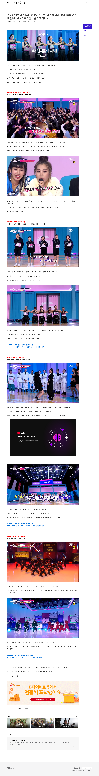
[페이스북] (80, 768)
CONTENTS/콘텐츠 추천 (12, 21)
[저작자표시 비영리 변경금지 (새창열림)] (25, 708)
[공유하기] (12, 708)
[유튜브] (77, 768)
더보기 (77, 716)
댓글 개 (9, 734)
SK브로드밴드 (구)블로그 (18, 3)
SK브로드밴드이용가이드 (87, 26)
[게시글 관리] (14, 708)
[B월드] (75, 768)
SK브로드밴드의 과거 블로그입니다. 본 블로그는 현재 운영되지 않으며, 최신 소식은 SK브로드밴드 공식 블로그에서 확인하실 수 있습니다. (39, 743)
